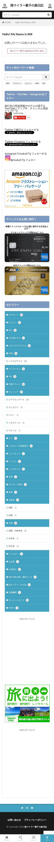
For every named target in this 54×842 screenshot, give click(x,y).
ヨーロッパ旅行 (17, 484)
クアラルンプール (19, 399)
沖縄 (12, 523)
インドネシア (16, 453)
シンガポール (16, 469)
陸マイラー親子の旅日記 (27, 5)
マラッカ (14, 430)
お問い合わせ (14, 819)
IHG (12, 330)
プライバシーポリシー (35, 819)
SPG (7, 83)
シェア (20, 840)
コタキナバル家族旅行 (20, 446)
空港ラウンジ (16, 384)
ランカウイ (15, 407)
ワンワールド (16, 368)
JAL (43, 83)
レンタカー (15, 554)
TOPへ (47, 840)
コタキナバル (16, 422)
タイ (12, 438)
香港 (12, 492)
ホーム (6, 840)
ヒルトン (28, 83)
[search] (48, 15)
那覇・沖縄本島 (17, 530)
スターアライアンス (19, 345)
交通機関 (14, 592)
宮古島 (13, 546)
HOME (8, 22)
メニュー (34, 840)
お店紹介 (14, 569)
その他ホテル (16, 338)
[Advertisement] (27, 649)
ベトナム (14, 461)
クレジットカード (18, 600)
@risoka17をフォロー (23, 160)
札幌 (12, 515)
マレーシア (15, 392)
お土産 (13, 561)
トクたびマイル (18, 361)
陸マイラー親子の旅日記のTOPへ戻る (27, 51)
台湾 (12, 476)
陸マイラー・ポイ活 (19, 584)
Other (13, 608)
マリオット (17, 83)
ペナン (13, 415)
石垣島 (13, 538)
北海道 (13, 500)
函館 (12, 507)
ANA (37, 83)
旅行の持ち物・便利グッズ (22, 577)
